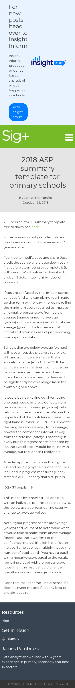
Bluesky (13, 639)
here (35, 227)
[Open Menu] (69, 137)
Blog (5, 621)
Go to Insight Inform (17, 112)
